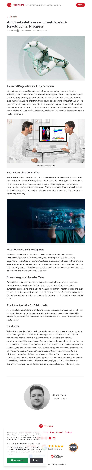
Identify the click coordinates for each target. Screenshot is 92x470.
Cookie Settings (52, 465)
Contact (68, 432)
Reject (36, 460)
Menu (80, 4)
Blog (52, 432)
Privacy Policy (62, 465)
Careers (59, 432)
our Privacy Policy (16, 447)
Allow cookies (17, 460)
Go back (13, 16)
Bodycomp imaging (19, 97)
